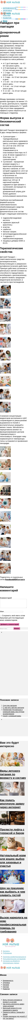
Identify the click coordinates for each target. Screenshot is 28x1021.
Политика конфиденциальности (14, 957)
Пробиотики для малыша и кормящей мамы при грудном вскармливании (13, 712)
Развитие (7, 18)
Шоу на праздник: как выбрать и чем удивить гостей (12, 891)
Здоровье (7, 11)
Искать (16, 628)
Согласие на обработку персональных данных (11, 962)
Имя (2, 611)
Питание (7, 13)
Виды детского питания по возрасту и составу (13, 774)
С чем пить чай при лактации (13, 707)
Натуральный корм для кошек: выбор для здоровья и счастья (13, 861)
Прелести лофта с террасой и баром (12, 831)
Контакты (6, 951)
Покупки (6, 15)
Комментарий (6, 598)
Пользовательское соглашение (14, 959)
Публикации (7, 953)
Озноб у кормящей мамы (12, 716)
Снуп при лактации (10, 705)
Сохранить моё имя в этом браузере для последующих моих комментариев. (12, 617)
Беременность (9, 8)
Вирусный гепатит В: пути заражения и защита (12, 1009)
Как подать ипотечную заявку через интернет (12, 803)
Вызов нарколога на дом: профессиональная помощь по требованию (13, 924)
